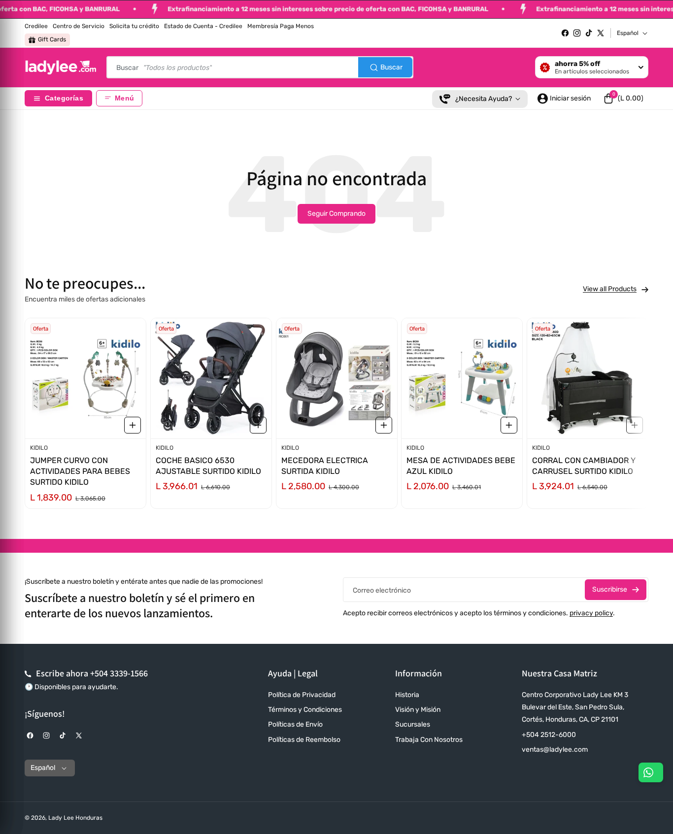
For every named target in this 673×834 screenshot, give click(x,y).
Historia (407, 695)
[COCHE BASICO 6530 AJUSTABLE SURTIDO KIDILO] (211, 378)
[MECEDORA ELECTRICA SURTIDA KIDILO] (336, 378)
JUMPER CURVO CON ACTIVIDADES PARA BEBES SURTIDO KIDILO (80, 471)
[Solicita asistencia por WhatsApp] (651, 772)
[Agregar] (132, 425)
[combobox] (259, 67)
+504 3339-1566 (119, 673)
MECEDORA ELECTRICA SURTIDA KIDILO (324, 466)
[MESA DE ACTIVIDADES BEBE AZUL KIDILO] (462, 378)
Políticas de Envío (295, 724)
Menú (124, 98)
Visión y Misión (417, 709)
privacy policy (591, 613)
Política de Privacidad (302, 695)
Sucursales (412, 724)
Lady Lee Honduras (75, 817)
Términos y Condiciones (305, 709)
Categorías (64, 98)
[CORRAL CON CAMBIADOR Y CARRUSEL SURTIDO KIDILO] (587, 378)
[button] (623, 98)
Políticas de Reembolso (304, 739)
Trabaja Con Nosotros (429, 739)
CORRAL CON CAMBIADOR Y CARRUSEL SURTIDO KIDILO (584, 466)
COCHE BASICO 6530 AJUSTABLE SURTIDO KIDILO (208, 466)
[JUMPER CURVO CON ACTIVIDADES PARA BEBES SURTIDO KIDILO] (85, 378)
